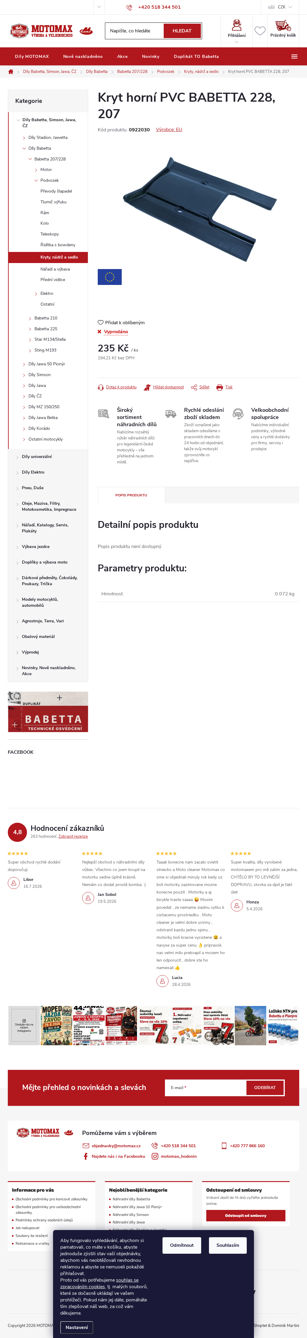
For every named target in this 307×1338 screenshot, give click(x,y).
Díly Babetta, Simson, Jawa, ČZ (49, 123)
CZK (281, 7)
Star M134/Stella (50, 339)
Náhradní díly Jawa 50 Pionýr (137, 1207)
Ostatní (47, 304)
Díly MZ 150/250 (43, 407)
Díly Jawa (37, 385)
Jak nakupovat (28, 1228)
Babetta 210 (45, 318)
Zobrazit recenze (73, 836)
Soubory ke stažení (32, 1235)
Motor (46, 169)
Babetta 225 (45, 329)
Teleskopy (49, 234)
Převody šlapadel (56, 191)
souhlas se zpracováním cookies (99, 1283)
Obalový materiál (38, 636)
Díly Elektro (33, 472)
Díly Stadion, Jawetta (47, 137)
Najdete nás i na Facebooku (118, 1156)
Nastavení (77, 1327)
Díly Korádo (39, 428)
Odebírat (265, 1088)
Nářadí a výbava (55, 269)
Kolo (44, 223)
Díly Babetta (39, 148)
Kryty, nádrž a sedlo (59, 257)
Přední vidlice (52, 280)
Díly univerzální (37, 456)
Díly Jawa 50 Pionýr (46, 364)
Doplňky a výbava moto (44, 562)
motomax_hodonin (179, 1156)
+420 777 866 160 (247, 1146)
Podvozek (49, 180)
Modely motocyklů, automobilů (40, 602)
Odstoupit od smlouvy (246, 1215)
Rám (44, 213)
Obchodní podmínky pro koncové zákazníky (52, 1199)
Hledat (182, 31)
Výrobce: (169, 129)
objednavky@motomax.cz (116, 1146)
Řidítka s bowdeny (57, 245)
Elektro (46, 293)
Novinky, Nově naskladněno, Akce (49, 671)
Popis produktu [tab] (131, 495)
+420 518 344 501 (178, 1146)
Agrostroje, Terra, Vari (43, 621)
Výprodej (30, 652)
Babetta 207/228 (50, 159)
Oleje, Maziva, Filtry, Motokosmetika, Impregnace (49, 506)
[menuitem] (32, 56)
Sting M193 (45, 350)
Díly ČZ (35, 396)
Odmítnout (182, 1245)
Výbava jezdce (35, 546)
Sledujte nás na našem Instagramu (24, 1027)
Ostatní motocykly (45, 439)
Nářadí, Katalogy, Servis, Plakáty (45, 528)
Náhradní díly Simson (131, 1214)
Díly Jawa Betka (43, 418)
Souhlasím (227, 1245)
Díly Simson (39, 375)
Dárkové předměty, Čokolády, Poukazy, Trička (49, 581)
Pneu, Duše (32, 488)
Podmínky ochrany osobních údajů (44, 1220)
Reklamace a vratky (32, 1243)
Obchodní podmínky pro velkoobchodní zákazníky (48, 1210)
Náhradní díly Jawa (129, 1222)
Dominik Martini (285, 1325)
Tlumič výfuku (53, 202)
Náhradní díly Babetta (131, 1199)
